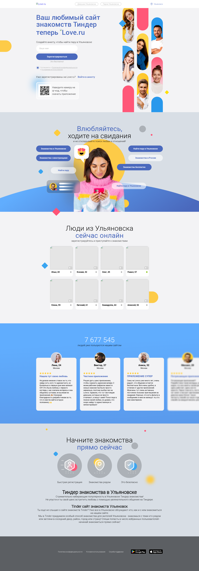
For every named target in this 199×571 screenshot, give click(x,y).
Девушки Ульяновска (86, 4)
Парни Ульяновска (111, 4)
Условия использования (95, 552)
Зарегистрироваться (57, 56)
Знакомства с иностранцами (53, 158)
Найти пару (63, 170)
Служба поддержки (116, 552)
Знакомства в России (146, 158)
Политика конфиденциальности (70, 552)
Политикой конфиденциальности (64, 67)
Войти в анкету (86, 77)
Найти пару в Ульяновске (145, 148)
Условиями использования (52, 70)
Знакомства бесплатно (134, 167)
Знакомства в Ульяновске (53, 148)
